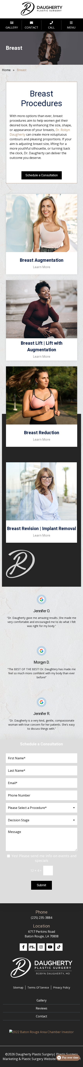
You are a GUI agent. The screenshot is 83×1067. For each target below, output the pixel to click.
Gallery (41, 1000)
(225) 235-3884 (41, 917)
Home (6, 70)
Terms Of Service (38, 987)
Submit (41, 885)
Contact (41, 1016)
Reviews (41, 1008)
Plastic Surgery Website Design (44, 1059)
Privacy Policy (61, 987)
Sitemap (18, 987)
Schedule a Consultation (41, 175)
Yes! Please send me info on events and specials (44, 858)
